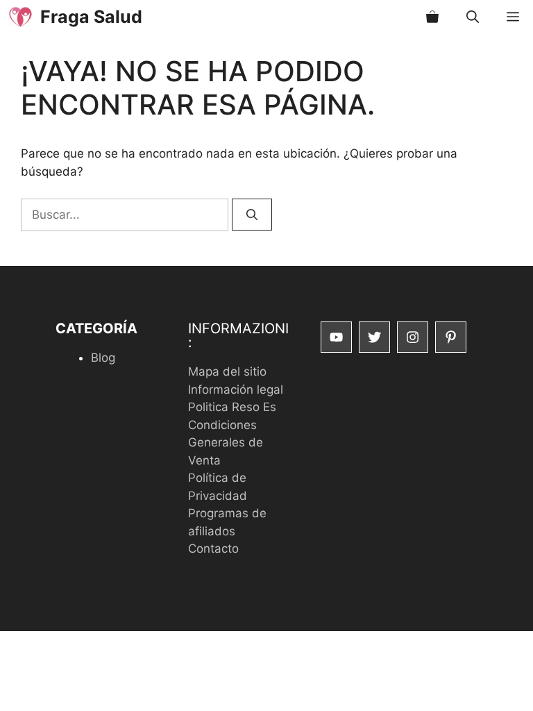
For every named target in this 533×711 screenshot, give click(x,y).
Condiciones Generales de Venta (225, 442)
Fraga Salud (91, 16)
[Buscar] (252, 215)
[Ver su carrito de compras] (432, 17)
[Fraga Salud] (20, 17)
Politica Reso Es (232, 407)
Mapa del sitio (227, 371)
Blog (103, 358)
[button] (472, 17)
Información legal (235, 389)
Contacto (213, 548)
